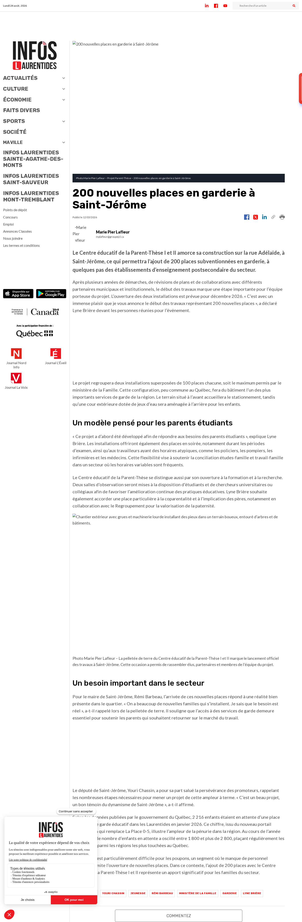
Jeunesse (137, 893)
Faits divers (21, 110)
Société (15, 132)
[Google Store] (51, 294)
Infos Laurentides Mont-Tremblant (31, 196)
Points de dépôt (15, 210)
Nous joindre (13, 238)
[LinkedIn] (209, 6)
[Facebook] (218, 6)
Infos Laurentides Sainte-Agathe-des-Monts (33, 158)
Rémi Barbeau (162, 893)
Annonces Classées (17, 231)
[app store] (18, 294)
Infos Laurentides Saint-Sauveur (31, 179)
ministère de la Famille (197, 893)
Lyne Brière (252, 893)
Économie (17, 100)
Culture (15, 89)
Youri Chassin (113, 893)
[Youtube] (228, 6)
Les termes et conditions (21, 245)
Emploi (8, 224)
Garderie (229, 893)
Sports (14, 121)
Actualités (20, 78)
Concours (10, 217)
